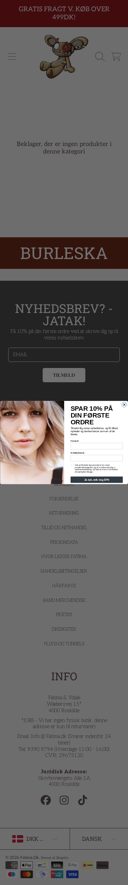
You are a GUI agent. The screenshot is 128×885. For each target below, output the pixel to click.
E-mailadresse (77, 453)
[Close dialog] (124, 404)
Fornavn (74, 441)
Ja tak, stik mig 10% (96, 479)
